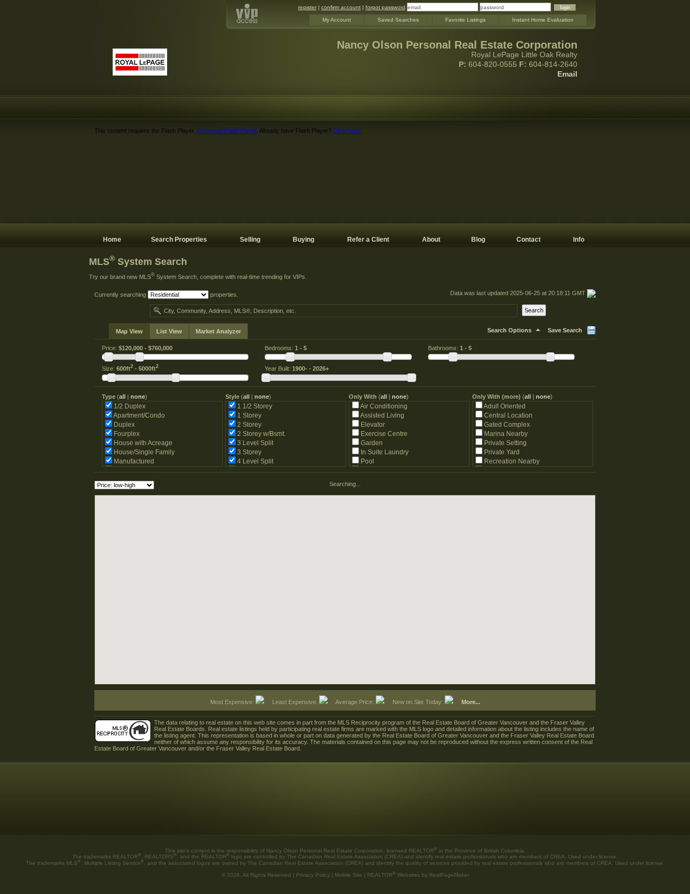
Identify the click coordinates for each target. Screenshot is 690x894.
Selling (250, 239)
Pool (366, 461)
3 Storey (248, 451)
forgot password (385, 7)
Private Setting (504, 442)
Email (567, 74)
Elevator (372, 424)
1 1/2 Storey (254, 406)
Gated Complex (506, 424)
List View (169, 331)
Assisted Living (381, 415)
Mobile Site (348, 875)
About (431, 239)
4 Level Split (254, 461)
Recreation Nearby (511, 461)
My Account (336, 20)
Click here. (347, 130)
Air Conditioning (383, 406)
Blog (478, 239)
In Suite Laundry (384, 451)
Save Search (565, 330)
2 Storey (248, 424)
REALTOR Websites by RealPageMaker (418, 875)
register (307, 7)
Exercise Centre (383, 433)
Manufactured (133, 461)
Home (112, 239)
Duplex (123, 424)
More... (470, 702)
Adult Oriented (504, 406)
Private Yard (501, 451)
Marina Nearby (505, 433)
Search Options (509, 330)
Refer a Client (368, 239)
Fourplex (126, 433)
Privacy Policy (313, 875)
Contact (528, 239)
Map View (129, 331)
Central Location (507, 415)
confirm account (341, 7)
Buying (303, 239)
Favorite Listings (465, 20)
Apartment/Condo (138, 415)
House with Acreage (142, 442)
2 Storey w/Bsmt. (261, 433)
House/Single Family (143, 451)
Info (578, 239)
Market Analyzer (218, 331)
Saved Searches (398, 20)
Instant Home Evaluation (543, 20)
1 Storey (248, 415)
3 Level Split (254, 442)
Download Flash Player (227, 130)
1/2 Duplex (129, 406)
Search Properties (179, 239)
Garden (371, 442)
